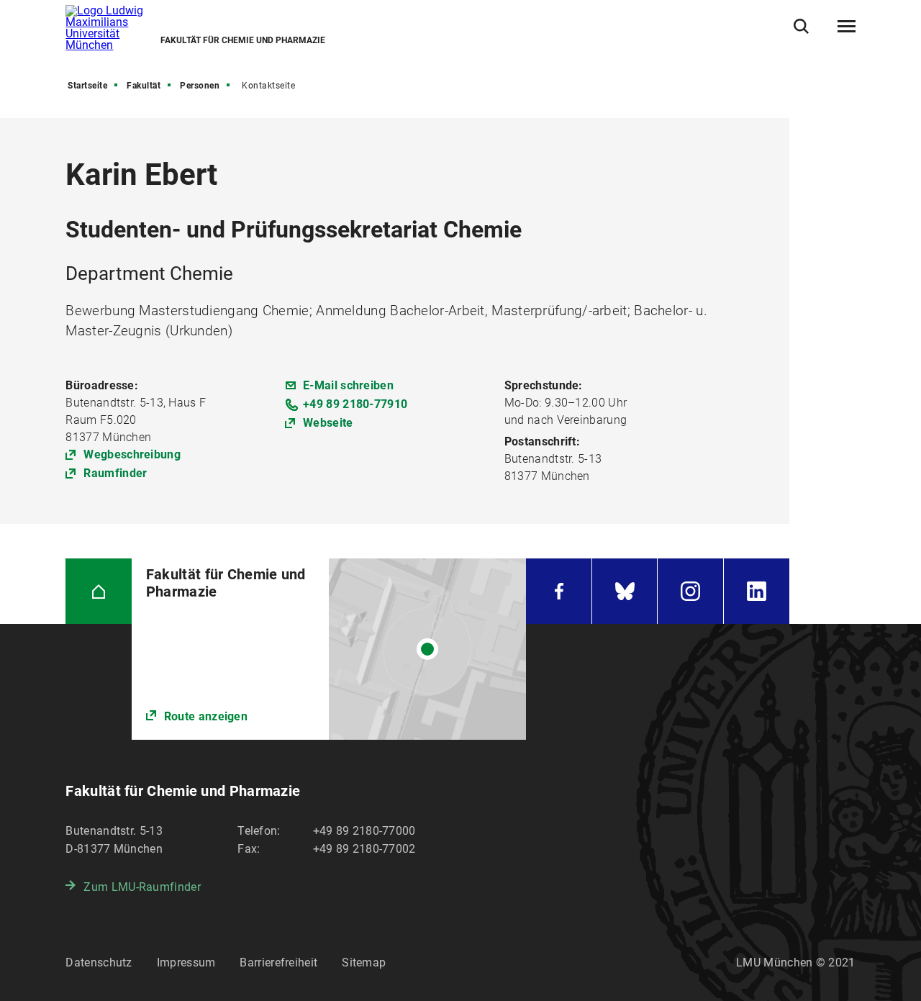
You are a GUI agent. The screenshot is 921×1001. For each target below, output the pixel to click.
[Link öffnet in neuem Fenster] (329, 649)
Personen (199, 86)
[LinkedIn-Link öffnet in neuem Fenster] (756, 591)
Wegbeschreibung (132, 454)
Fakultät (143, 86)
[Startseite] (98, 591)
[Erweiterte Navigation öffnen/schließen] (847, 26)
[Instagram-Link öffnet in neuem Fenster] (690, 591)
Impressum (186, 962)
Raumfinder (115, 473)
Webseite (328, 423)
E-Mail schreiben (348, 385)
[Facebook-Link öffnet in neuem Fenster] (558, 591)
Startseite (87, 86)
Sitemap (364, 962)
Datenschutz (98, 962)
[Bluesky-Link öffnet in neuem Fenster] (624, 591)
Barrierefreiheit (278, 962)
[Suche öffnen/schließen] (801, 26)
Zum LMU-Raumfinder (141, 887)
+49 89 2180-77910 (355, 404)
